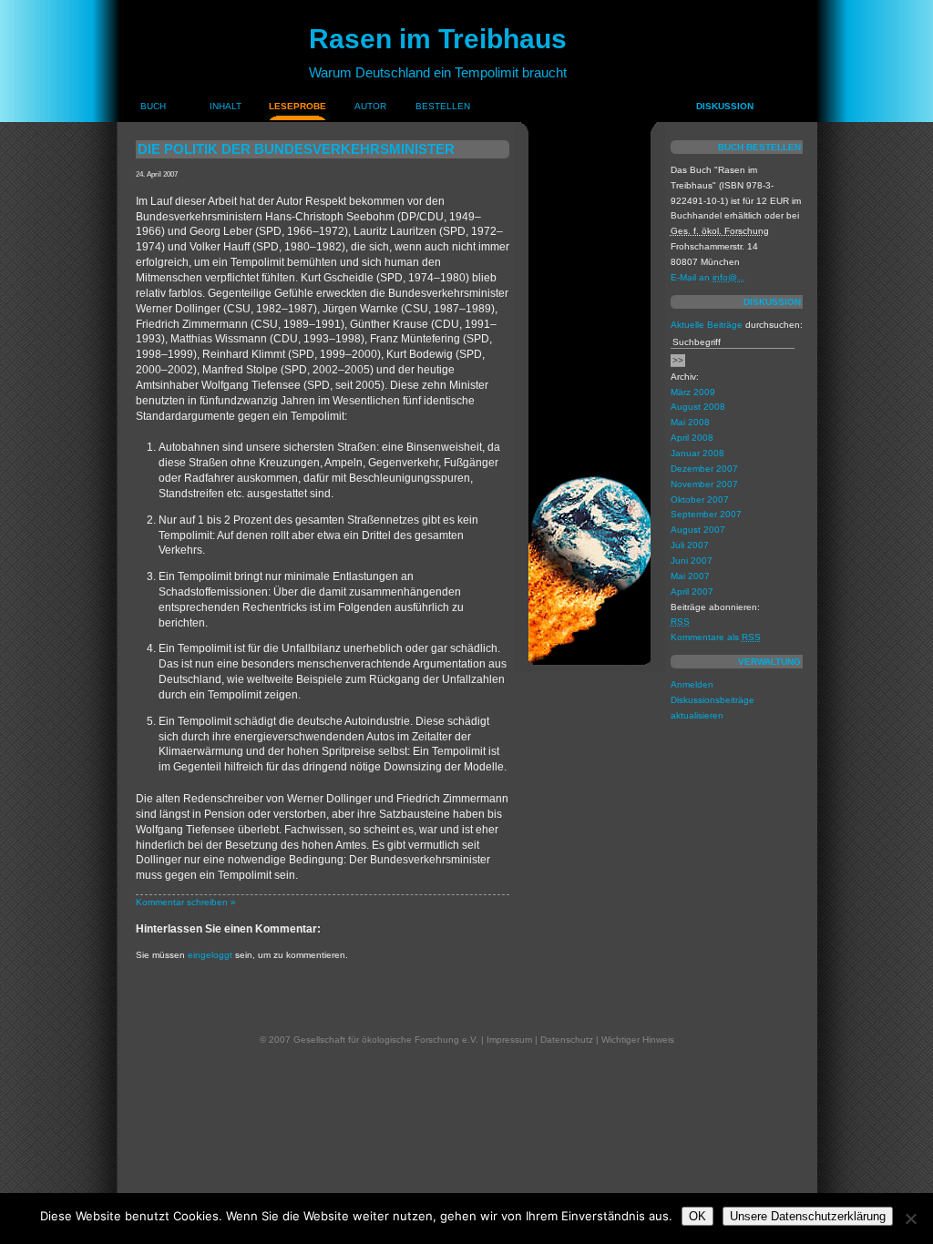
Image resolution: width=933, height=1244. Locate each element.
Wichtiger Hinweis (637, 1040)
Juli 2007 (690, 545)
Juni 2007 (692, 561)
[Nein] (910, 1218)
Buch (153, 106)
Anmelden (692, 684)
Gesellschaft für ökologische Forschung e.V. (385, 1040)
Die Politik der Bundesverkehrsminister (296, 149)
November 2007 (704, 484)
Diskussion (725, 106)
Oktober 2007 (700, 500)
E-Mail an (708, 277)
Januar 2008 (697, 453)
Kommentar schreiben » (186, 902)
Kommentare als (716, 637)
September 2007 (706, 514)
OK (697, 1216)
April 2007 (692, 591)
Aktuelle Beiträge (707, 325)
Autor (370, 106)
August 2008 (698, 407)
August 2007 (698, 530)
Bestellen (442, 106)
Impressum (509, 1040)
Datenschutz (566, 1040)
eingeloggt (210, 955)
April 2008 (692, 438)
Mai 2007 (690, 576)
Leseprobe (297, 106)
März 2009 (693, 392)
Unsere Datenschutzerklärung (808, 1216)
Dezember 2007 (704, 469)
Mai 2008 (690, 422)
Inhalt (225, 106)
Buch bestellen (759, 147)
